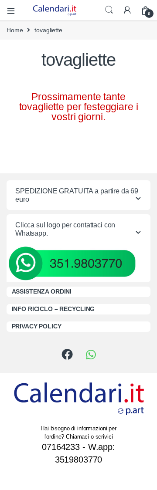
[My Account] (127, 10)
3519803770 (78, 459)
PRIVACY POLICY (36, 326)
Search (109, 10)
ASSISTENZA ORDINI (42, 291)
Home (15, 30)
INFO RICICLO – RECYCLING (53, 308)
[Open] (14, 10)
